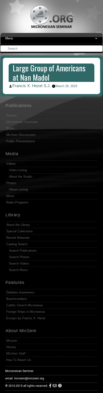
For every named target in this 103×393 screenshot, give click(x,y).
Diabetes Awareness (20, 292)
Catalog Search (17, 244)
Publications (19, 105)
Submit (99, 49)
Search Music (18, 270)
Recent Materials (18, 237)
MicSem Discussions (21, 135)
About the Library (18, 225)
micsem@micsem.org (29, 378)
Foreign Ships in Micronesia (25, 311)
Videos (11, 163)
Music (10, 196)
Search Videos (19, 263)
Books (10, 128)
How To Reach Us (18, 360)
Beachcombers (16, 299)
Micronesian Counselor (22, 122)
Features (15, 282)
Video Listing (18, 170)
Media (12, 153)
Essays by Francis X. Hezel (25, 318)
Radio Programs (17, 202)
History (11, 347)
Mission (11, 340)
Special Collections (19, 231)
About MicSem (21, 330)
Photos (11, 183)
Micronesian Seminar (19, 371)
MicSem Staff (15, 353)
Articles (11, 115)
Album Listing (18, 189)
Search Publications (23, 250)
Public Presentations (20, 141)
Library (13, 214)
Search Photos (19, 257)
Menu (51, 38)
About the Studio (20, 176)
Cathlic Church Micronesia (24, 305)
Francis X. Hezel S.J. (31, 86)
